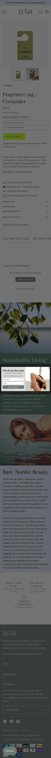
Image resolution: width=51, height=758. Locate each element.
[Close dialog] (48, 368)
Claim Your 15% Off (13, 387)
